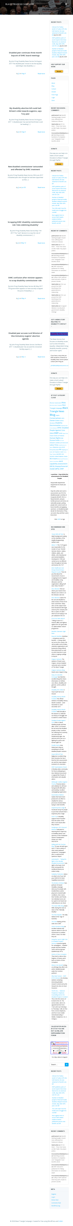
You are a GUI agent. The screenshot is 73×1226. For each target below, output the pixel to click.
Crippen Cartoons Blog (58, 670)
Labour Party (54, 445)
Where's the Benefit (57, 965)
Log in (53, 1197)
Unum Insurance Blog (58, 926)
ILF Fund (62, 440)
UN (63, 454)
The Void (54, 921)
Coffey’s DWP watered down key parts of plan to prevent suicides (59, 279)
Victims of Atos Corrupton (59, 954)
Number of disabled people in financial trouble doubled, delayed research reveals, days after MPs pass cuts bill (59, 53)
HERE (58, 519)
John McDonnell (64, 442)
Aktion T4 (54, 545)
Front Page (55, 95)
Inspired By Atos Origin (58, 808)
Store (53, 100)
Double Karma (56, 745)
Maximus (55, 447)
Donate (54, 92)
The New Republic (57, 915)
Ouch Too (54, 816)
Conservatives (55, 418)
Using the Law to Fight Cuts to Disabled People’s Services (59, 941)
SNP (54, 452)
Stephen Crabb (59, 452)
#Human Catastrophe (55, 403)
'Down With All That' (57, 534)
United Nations (59, 456)
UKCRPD (58, 454)
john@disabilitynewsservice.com (60, 365)
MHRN (60, 447)
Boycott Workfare (57, 636)
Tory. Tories (53, 454)
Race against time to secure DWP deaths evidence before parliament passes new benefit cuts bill (58, 219)
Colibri (60, 1221)
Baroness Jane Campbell (56, 405)
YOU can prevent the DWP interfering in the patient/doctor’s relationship (59, 288)
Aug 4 (23, 73)
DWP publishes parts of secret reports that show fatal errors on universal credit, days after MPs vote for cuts (59, 42)
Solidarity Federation (57, 874)
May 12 (23, 243)
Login (53, 97)
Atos (64, 402)
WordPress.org (55, 1206)
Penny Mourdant (54, 449)
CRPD (62, 418)
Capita (57, 415)
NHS (63, 447)
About (53, 83)
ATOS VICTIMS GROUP (58, 618)
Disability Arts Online (57, 690)
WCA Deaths (54, 459)
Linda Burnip (61, 445)
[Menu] (66, 4)
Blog (53, 86)
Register (53, 1194)
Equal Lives (65, 433)
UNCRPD (52, 456)
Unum (65, 456)
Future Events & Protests (57, 435)
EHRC (60, 433)
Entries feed (54, 1200)
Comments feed (56, 1203)
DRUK (52, 433)
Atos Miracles (55, 589)
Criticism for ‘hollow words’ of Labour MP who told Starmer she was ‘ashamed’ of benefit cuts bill (59, 31)
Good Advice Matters (58, 795)
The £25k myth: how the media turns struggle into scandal (59, 210)
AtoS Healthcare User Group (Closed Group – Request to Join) (58, 570)
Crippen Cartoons (57, 659)
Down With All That (57, 754)
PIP (60, 450)
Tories (64, 452)
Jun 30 (23, 187)
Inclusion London (55, 443)
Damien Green (54, 420)
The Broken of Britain (58, 883)
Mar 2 (24, 357)
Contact (54, 89)
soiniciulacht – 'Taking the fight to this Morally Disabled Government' (59, 861)
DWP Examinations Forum (59, 767)
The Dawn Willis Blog (58, 906)
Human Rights (55, 438)
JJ (18, 73)
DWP (56, 433)
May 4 (24, 298)
